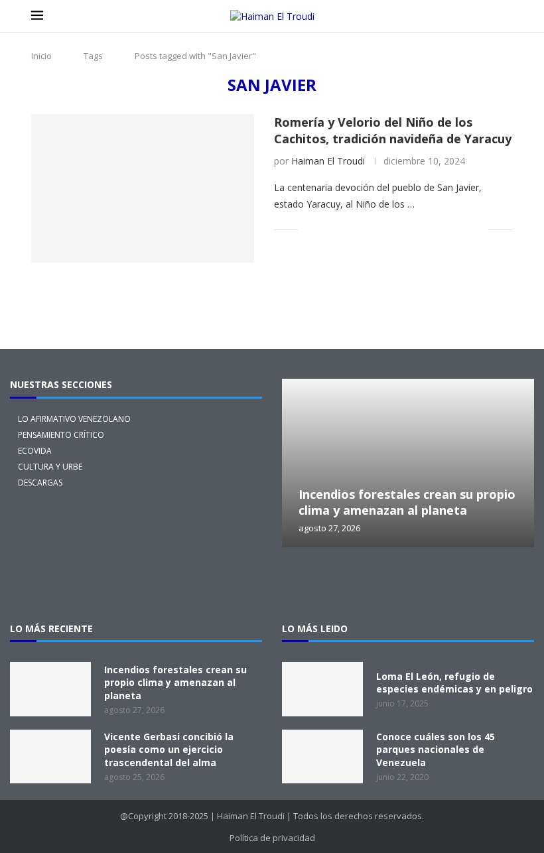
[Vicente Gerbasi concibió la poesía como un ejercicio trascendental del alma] (50, 756)
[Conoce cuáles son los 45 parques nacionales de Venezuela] (322, 756)
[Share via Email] (478, 229)
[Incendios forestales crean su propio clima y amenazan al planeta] (408, 463)
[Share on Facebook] (324, 229)
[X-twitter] (301, 583)
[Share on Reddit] (394, 229)
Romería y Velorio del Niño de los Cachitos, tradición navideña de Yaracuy (392, 130)
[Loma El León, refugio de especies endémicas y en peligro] (322, 689)
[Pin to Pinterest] (352, 229)
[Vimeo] (514, 583)
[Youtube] (471, 583)
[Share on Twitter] (338, 229)
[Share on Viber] (464, 229)
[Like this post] (308, 229)
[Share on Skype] (450, 229)
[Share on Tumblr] (380, 229)
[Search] (506, 16)
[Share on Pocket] (436, 229)
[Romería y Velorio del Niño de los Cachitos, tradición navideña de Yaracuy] (142, 188)
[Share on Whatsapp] (408, 229)
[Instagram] (344, 583)
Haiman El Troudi (328, 161)
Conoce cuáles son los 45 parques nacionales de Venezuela (435, 749)
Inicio (41, 56)
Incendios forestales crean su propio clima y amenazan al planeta (407, 502)
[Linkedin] (429, 583)
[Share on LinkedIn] (366, 229)
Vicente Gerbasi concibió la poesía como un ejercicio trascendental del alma (169, 749)
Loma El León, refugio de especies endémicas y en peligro (454, 683)
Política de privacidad (272, 838)
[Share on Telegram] (422, 229)
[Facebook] (386, 583)
